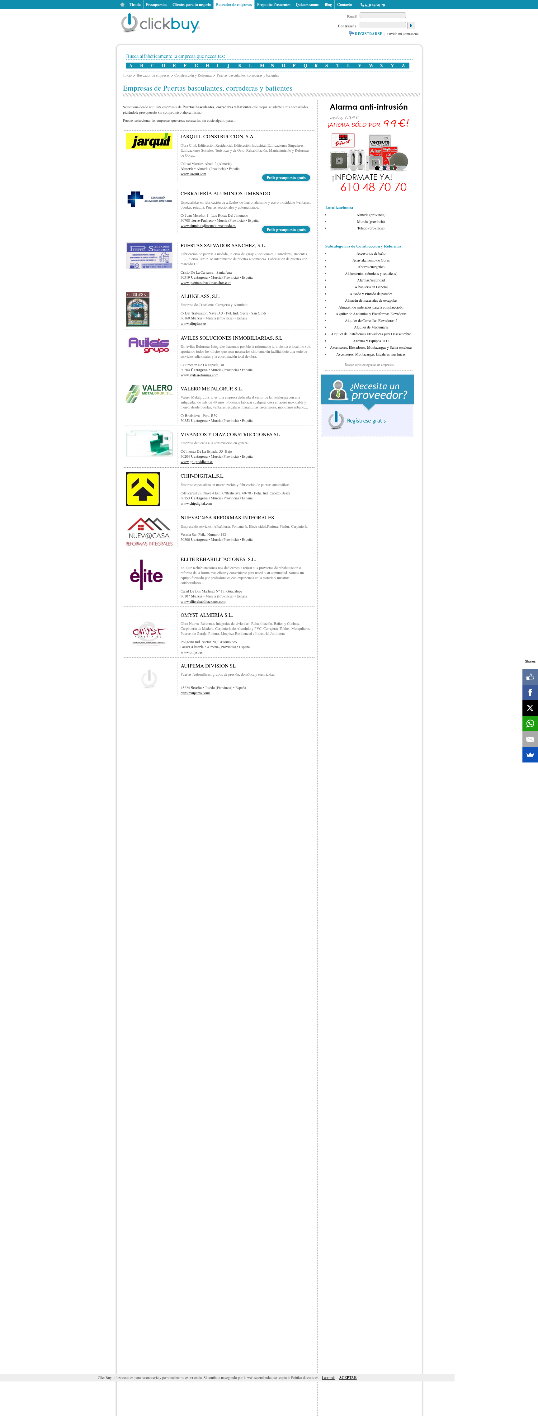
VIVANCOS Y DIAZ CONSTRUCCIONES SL (230, 434)
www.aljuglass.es (193, 323)
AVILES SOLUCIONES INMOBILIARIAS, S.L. (232, 337)
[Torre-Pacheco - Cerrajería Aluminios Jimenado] (149, 207)
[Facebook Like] (530, 677)
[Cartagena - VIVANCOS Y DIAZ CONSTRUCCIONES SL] (149, 454)
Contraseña (347, 26)
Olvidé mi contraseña (402, 33)
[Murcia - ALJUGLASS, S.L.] (137, 325)
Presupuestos (156, 4)
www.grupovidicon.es (197, 461)
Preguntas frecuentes (273, 4)
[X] (530, 708)
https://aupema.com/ (195, 692)
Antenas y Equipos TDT (371, 340)
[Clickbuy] (162, 21)
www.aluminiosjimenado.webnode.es (208, 225)
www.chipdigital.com (196, 503)
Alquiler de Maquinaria (371, 326)
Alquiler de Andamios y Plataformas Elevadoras (371, 313)
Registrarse (368, 33)
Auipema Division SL (208, 665)
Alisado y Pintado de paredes (371, 293)
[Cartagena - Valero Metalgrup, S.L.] (149, 401)
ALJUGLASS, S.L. (200, 296)
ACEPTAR (348, 1377)
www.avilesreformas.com (199, 374)
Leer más (328, 1377)
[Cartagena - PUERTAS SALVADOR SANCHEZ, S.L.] (149, 267)
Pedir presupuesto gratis (286, 177)
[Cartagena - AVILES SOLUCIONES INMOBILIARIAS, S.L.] (149, 354)
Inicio (122, 4)
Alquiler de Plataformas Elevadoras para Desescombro (371, 333)
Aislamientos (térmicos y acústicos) (371, 273)
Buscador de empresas (234, 4)
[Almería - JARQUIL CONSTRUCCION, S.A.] (149, 147)
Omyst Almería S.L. (207, 614)
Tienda (135, 4)
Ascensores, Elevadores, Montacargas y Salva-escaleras (371, 347)
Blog (328, 4)
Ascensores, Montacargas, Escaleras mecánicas (371, 354)
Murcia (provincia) (371, 221)
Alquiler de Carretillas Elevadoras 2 (371, 320)
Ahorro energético (371, 266)
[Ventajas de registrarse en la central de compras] (367, 436)
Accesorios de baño (370, 253)
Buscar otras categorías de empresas (369, 364)
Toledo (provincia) (371, 227)
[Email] (530, 739)
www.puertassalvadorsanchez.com (206, 282)
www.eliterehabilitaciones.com (203, 601)
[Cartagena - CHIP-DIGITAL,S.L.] (143, 504)
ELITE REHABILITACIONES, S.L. (218, 559)
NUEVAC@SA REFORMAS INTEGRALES (227, 517)
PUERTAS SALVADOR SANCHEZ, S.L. (223, 245)
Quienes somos (307, 4)
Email (351, 16)
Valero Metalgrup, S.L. (212, 388)
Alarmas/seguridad (371, 279)
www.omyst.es (192, 651)
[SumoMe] (530, 754)
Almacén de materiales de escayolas (371, 300)
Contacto (344, 4)
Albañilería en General (371, 286)
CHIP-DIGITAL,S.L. (202, 475)
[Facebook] (530, 692)
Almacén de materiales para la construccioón (371, 306)
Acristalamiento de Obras (371, 259)
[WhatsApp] (530, 723)
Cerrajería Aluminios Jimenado (225, 193)
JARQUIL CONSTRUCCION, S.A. (218, 136)
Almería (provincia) (370, 214)
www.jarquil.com (193, 173)
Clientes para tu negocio (191, 4)
